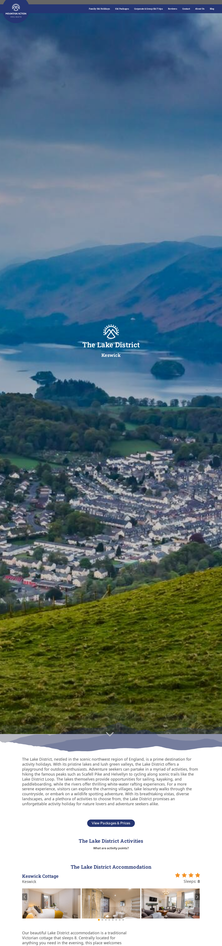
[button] (24, 896)
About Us (199, 8)
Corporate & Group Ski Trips (148, 8)
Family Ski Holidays (99, 8)
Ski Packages (122, 8)
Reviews (172, 8)
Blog (212, 8)
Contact (186, 8)
